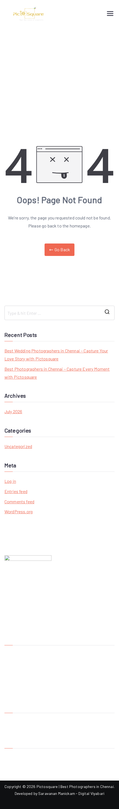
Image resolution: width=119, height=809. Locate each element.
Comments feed (19, 501)
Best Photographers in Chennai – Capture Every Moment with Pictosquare (57, 372)
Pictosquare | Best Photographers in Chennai (75, 786)
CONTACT (12, 690)
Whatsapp (13, 774)
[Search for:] (59, 313)
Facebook (13, 756)
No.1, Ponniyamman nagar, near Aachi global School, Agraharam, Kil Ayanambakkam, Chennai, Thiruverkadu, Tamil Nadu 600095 (57, 728)
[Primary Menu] (110, 14)
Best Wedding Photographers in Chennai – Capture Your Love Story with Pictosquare (56, 354)
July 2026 (13, 411)
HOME (9, 653)
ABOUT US (13, 662)
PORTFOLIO (14, 699)
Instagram (13, 765)
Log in (10, 481)
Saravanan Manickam (56, 793)
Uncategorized (18, 446)
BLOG (9, 681)
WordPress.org (18, 511)
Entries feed (15, 491)
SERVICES (13, 671)
